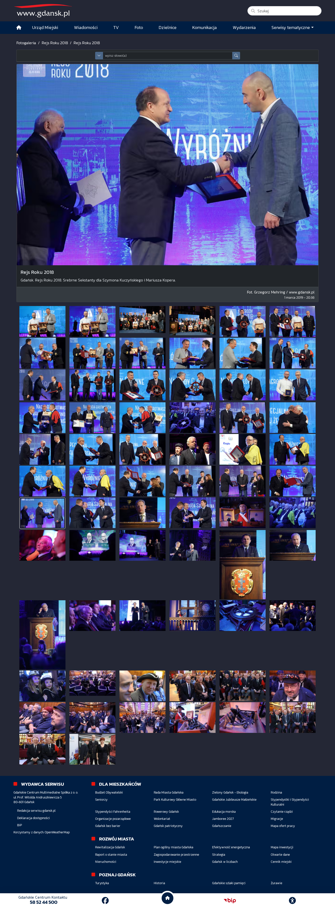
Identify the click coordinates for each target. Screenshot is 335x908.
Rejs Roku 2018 (55, 43)
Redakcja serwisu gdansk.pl (36, 810)
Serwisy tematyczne (290, 27)
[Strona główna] (18, 27)
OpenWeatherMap (57, 832)
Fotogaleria (26, 43)
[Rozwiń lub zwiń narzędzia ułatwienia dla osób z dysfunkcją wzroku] (292, 900)
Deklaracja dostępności (33, 818)
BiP (19, 825)
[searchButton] (236, 55)
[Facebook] (105, 900)
